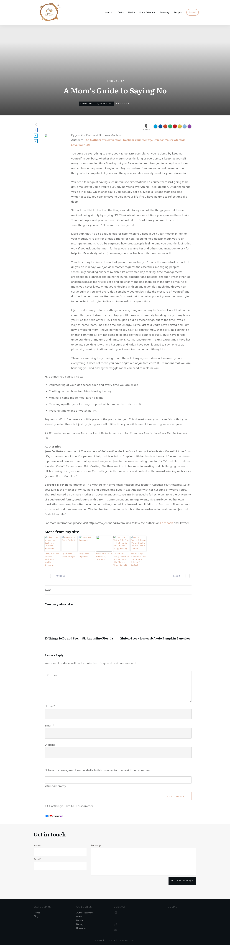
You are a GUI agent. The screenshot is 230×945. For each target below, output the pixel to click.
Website (50, 744)
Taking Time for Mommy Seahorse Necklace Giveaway (52, 559)
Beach (79, 920)
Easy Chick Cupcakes (84, 555)
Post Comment (176, 796)
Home (37, 912)
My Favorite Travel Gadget (68, 555)
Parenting (106, 104)
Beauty (80, 924)
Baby (79, 916)
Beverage (81, 928)
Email (49, 725)
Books (84, 104)
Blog (36, 916)
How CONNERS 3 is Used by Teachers (104, 556)
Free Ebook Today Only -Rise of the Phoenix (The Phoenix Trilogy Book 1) (121, 559)
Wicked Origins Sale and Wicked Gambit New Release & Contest (138, 559)
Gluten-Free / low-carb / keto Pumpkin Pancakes (156, 626)
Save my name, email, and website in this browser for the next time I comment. (99, 770)
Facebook (166, 523)
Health (93, 104)
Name (50, 706)
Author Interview (84, 912)
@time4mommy (55, 786)
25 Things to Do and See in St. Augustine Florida (81, 626)
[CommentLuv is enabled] (56, 816)
